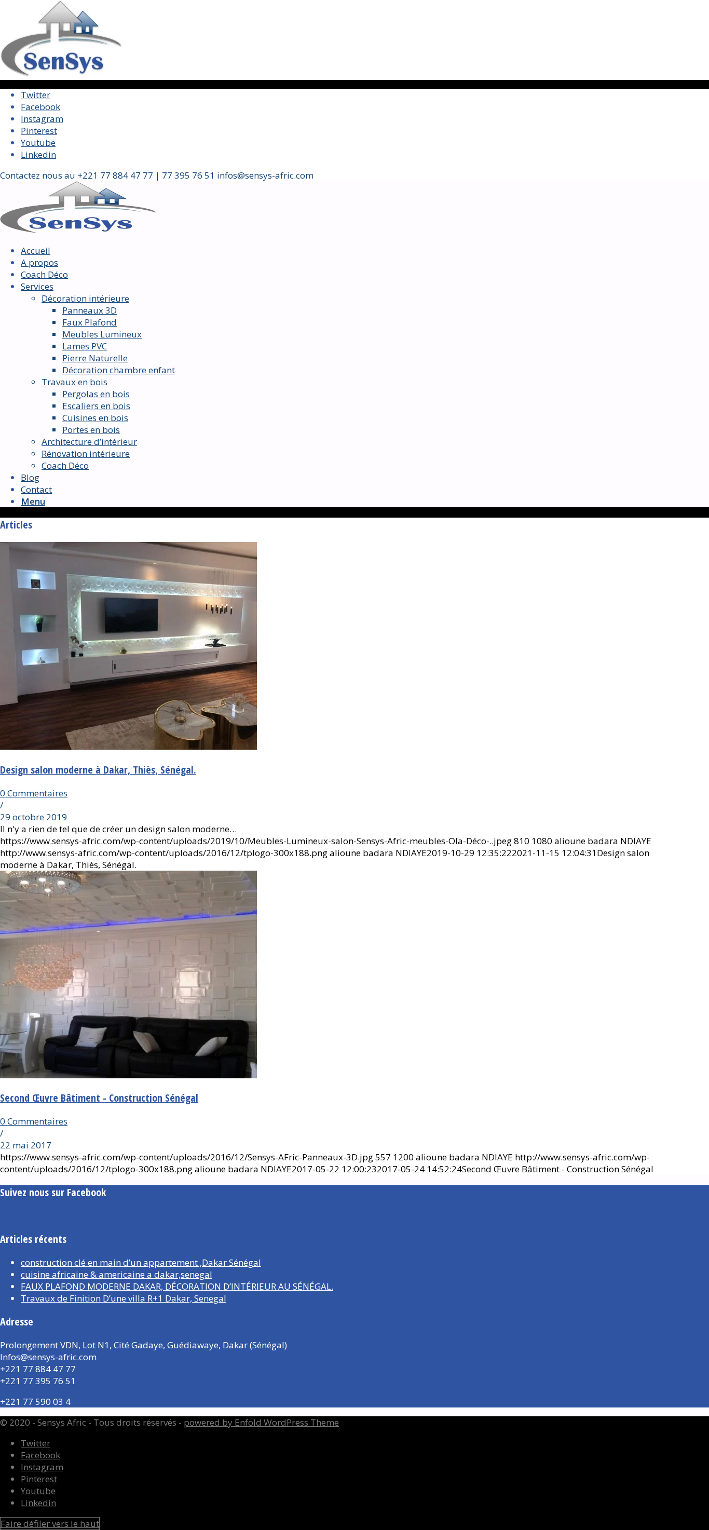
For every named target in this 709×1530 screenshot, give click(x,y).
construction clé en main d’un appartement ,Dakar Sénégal (141, 1262)
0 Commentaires (33, 793)
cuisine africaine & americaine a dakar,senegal (116, 1274)
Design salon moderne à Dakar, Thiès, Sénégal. (98, 770)
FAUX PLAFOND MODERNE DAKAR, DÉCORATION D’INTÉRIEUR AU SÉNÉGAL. (177, 1286)
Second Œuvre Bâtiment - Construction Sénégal (99, 1098)
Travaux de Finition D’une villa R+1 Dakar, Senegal (123, 1298)
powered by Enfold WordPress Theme (261, 1422)
